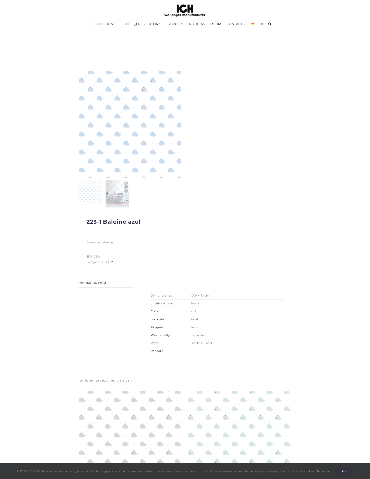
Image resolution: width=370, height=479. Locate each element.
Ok (344, 471)
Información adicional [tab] (92, 282)
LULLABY (107, 262)
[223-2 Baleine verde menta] (239, 393)
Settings (322, 471)
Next (176, 125)
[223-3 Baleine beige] (130, 393)
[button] (269, 23)
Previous (82, 125)
